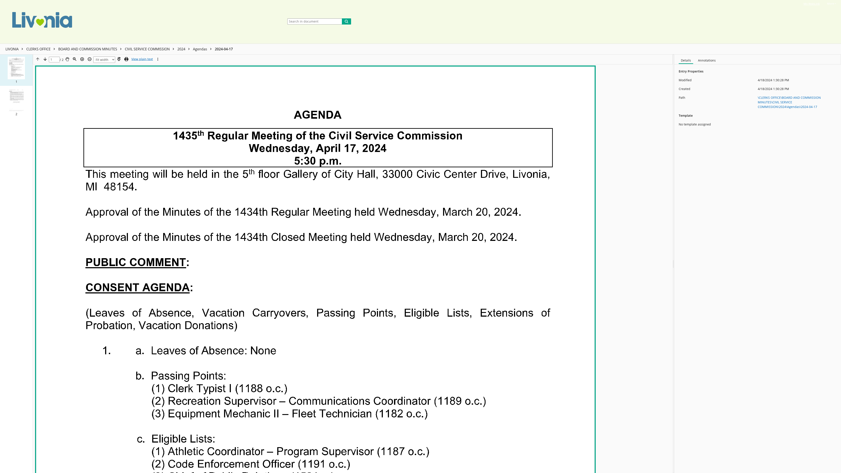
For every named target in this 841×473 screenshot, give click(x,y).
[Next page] (45, 59)
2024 (181, 49)
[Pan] (67, 59)
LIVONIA (12, 49)
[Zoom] (74, 59)
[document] (757, 264)
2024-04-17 (224, 49)
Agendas (200, 49)
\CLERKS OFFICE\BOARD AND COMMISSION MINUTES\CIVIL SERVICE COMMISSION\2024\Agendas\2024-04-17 (789, 102)
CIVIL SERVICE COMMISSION (148, 49)
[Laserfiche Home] (141, 22)
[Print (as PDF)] (126, 59)
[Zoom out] (89, 59)
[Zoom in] (82, 59)
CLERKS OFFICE (38, 49)
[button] (16, 70)
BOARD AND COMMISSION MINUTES (88, 49)
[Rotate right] (119, 59)
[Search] (346, 21)
